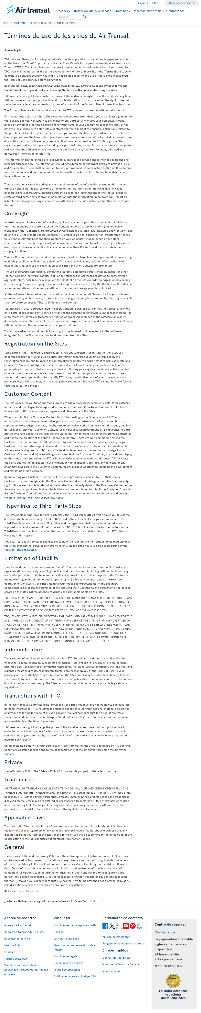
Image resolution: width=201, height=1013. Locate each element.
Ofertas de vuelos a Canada (92, 10)
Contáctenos (175, 10)
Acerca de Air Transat (17, 925)
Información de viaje (147, 10)
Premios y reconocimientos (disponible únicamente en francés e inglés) (26, 969)
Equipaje (9, 952)
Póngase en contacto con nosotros (124, 943)
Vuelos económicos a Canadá (120, 964)
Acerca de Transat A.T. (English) (23, 932)
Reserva (62, 10)
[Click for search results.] (84, 17)
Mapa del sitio (111, 971)
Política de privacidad (66, 969)
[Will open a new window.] (105, 926)
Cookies (58, 932)
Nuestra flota (12, 945)
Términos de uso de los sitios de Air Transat (75, 947)
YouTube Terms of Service (20, 550)
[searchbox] (72, 17)
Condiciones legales (66, 956)
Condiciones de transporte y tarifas (75, 925)
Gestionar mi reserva (182, 3)
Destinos (122, 10)
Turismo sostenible (16, 958)
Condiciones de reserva (68, 963)
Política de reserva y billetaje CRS (74, 976)
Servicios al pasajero (66, 938)
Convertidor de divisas (116, 957)
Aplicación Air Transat (116, 937)
